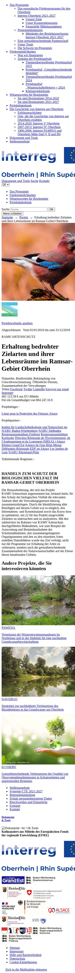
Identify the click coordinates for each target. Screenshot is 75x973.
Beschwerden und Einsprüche (28, 802)
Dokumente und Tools (24, 137)
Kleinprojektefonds (38, 91)
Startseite (7, 217)
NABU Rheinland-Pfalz (23, 452)
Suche (34, 181)
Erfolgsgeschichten (30, 112)
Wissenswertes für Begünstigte (29, 94)
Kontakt (44, 181)
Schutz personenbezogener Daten (31, 798)
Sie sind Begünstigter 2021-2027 (38, 102)
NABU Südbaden (49, 430)
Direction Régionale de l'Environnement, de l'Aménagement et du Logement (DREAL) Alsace (36, 439)
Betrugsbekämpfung (22, 795)
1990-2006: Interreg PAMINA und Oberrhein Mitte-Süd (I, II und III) (40, 132)
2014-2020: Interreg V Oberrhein (39, 123)
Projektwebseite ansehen (17, 323)
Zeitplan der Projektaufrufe (35, 58)
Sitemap (15, 947)
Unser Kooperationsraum (41, 23)
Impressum (16, 951)
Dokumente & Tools (8, 819)
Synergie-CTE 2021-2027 (26, 791)
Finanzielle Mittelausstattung (44, 26)
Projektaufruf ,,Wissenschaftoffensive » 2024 (45, 85)
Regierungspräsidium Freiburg (21, 434)
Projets (23, 217)
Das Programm (19, 5)
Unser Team (25, 44)
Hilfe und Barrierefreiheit (25, 955)
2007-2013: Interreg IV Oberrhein (39, 127)
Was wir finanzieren (30, 55)
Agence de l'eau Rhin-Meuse (43, 445)
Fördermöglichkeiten (23, 51)
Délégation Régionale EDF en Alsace (25, 448)
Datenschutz (17, 958)
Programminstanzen (30, 30)
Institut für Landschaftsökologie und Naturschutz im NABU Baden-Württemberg (34, 428)
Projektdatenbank (21, 105)
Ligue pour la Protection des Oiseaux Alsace (30, 413)
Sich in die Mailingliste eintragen (26, 969)
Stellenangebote (20, 141)
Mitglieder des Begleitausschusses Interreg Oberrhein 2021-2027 (47, 35)
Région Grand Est (13, 445)
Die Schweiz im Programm (35, 48)
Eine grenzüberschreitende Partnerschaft (43, 41)
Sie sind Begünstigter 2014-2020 (38, 98)
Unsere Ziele (34, 19)
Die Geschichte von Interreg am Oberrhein (36, 109)
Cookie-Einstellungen (23, 962)
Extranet (15, 805)
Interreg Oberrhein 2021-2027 (37, 15)
